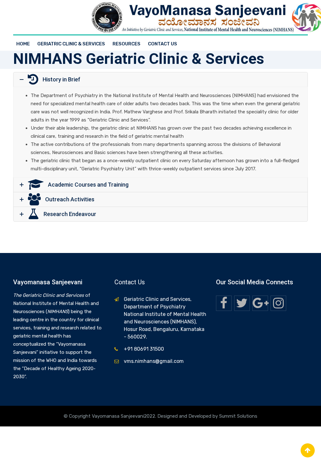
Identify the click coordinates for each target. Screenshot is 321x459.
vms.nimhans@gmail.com (154, 361)
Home (23, 44)
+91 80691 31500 (144, 349)
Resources (126, 44)
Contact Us (162, 44)
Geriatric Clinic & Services (71, 44)
